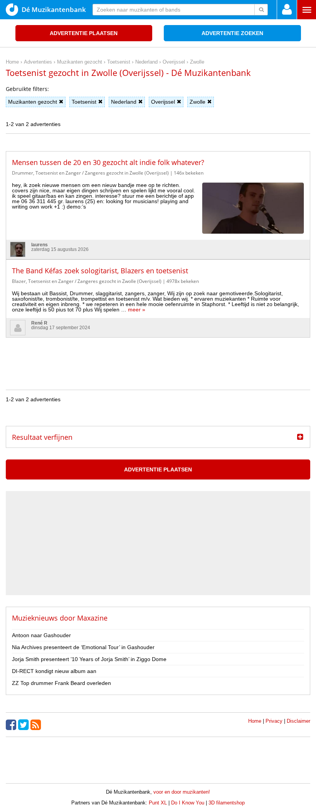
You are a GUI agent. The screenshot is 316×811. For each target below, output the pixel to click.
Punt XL (158, 803)
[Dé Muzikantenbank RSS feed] (36, 724)
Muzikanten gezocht (32, 102)
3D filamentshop (226, 803)
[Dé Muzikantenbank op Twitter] (24, 724)
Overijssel (163, 102)
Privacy (274, 721)
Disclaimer (298, 721)
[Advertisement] (158, 355)
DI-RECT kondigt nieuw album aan (54, 671)
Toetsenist (84, 102)
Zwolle (197, 102)
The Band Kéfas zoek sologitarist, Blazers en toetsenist (100, 270)
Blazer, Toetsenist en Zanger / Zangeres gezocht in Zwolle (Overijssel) (86, 281)
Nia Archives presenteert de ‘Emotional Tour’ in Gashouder (83, 647)
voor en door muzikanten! (181, 792)
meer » (136, 309)
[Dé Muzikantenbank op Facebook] (12, 724)
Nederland (123, 102)
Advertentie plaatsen (84, 33)
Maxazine (92, 618)
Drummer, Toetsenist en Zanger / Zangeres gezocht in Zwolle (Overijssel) (90, 173)
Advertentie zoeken (232, 33)
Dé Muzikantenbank (54, 9)
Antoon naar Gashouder (41, 635)
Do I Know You (187, 803)
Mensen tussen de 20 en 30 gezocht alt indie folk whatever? (108, 162)
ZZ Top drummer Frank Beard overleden (61, 683)
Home (254, 721)
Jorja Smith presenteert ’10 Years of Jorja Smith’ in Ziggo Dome (89, 659)
